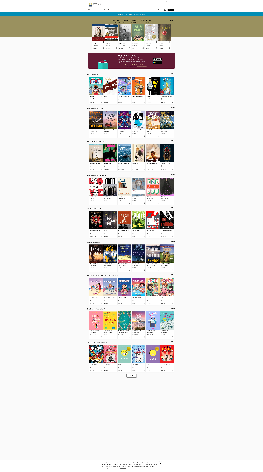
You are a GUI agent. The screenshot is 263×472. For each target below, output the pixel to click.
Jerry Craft (150, 98)
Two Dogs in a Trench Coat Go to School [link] (166, 96)
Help (173, 1)
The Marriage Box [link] (165, 330)
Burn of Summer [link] (93, 129)
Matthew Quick (122, 198)
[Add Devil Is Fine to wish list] (144, 169)
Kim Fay (149, 131)
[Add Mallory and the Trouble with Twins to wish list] (115, 303)
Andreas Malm (108, 198)
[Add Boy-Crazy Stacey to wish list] (101, 303)
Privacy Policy (136, 463)
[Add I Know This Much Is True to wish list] (101, 169)
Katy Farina (121, 298)
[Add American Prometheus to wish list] (103, 48)
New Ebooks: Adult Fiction (95, 108)
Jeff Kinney (107, 365)
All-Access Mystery (93, 209)
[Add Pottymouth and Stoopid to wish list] (144, 103)
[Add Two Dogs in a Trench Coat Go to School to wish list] (172, 103)
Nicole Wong (150, 198)
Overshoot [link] (106, 196)
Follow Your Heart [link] (136, 330)
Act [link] (147, 297)
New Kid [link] (149, 96)
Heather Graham (137, 265)
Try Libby (118, 14)
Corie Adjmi (164, 332)
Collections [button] (97, 10)
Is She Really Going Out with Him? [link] (95, 330)
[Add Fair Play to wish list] (143, 48)
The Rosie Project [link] (108, 330)
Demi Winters (164, 165)
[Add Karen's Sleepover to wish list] (144, 303)
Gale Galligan (93, 298)
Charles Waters (108, 98)
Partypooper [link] (107, 364)
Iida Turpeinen (164, 131)
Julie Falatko (164, 98)
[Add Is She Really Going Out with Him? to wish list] (101, 337)
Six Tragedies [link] (135, 196)
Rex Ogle (92, 98)
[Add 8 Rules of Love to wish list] (101, 203)
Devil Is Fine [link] (135, 163)
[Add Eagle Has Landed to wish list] (158, 236)
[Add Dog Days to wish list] (172, 203)
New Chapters (92, 75)
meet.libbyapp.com (141, 66)
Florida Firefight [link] (136, 230)
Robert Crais (121, 232)
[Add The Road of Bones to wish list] (172, 169)
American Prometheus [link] (98, 42)
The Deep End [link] (135, 364)
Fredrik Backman (108, 131)
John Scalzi (136, 131)
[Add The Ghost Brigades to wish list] (144, 136)
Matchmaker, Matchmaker (95, 309)
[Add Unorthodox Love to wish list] (158, 337)
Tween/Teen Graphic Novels (96, 342)
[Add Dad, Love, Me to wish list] (130, 203)
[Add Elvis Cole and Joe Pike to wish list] (130, 236)
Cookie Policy (123, 468)
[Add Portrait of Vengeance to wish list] (158, 270)
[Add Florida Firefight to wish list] (144, 236)
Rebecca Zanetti (94, 131)
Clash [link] (162, 297)
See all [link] (172, 20)
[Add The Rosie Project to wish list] (115, 337)
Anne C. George (122, 265)
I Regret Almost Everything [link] (124, 42)
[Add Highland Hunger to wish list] (115, 270)
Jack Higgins (150, 232)
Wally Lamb (93, 165)
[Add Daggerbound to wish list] (130, 136)
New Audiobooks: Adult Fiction (97, 142)
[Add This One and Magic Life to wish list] (130, 270)
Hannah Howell (108, 265)
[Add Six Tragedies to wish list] (144, 203)
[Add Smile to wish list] (130, 370)
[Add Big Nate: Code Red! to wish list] (172, 370)
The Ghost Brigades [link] (137, 129)
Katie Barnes (136, 43)
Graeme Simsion (108, 332)
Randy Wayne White (137, 232)
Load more (131, 375)
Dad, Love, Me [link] (121, 196)
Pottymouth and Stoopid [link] (137, 96)
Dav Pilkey (93, 365)
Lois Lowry (149, 43)
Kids (105, 10)
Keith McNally (123, 43)
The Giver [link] (148, 42)
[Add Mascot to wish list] (115, 103)
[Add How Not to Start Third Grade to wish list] (130, 103)
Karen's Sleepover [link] (136, 297)
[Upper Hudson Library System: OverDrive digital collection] (95, 5)
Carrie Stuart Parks (151, 265)
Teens (109, 10)
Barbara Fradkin (108, 232)
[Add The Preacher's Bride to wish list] (172, 270)
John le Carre (150, 165)
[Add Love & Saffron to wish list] (158, 136)
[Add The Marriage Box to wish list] (172, 337)
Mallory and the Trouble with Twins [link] (109, 297)
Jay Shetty (93, 198)
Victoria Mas (93, 232)
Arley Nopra (107, 298)
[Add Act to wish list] (158, 303)
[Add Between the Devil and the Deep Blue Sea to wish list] (130, 169)
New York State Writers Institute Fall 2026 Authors (131, 20)
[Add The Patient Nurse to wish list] (101, 270)
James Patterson (137, 98)
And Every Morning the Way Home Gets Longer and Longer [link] (109, 129)
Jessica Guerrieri (122, 165)
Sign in (170, 10)
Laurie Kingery (165, 265)
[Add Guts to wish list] (158, 370)
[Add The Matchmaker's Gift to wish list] (130, 337)
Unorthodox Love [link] (151, 330)
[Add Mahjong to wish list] (158, 203)
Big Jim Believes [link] (93, 364)
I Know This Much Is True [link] (95, 163)
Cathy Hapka (121, 98)
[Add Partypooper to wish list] (115, 370)
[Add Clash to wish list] (172, 303)
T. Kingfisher (121, 131)
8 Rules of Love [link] (93, 196)
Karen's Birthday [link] (122, 297)
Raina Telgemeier (122, 365)
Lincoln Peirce (164, 365)
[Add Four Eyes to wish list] (101, 103)
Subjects (90, 10)
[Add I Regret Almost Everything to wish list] (130, 48)
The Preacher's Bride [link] (165, 263)
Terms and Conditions (126, 463)
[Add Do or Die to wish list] (115, 236)
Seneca (135, 198)
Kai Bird (95, 43)
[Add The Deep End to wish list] (144, 370)
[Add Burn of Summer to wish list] (101, 136)
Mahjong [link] (149, 196)
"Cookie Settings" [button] (121, 466)
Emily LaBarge (165, 198)
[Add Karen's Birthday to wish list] (130, 303)
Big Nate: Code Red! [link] (165, 364)
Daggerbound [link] (121, 129)
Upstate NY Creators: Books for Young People (101, 276)
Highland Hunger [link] (108, 263)
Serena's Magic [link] (135, 263)
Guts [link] (148, 364)
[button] (166, 1)
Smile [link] (119, 364)
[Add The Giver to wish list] (156, 48)
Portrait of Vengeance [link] (152, 263)
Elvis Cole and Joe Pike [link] (123, 230)
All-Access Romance (93, 242)
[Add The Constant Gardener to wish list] (158, 169)
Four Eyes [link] (92, 96)
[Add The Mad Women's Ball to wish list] (101, 236)
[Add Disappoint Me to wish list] (115, 169)
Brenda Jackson (137, 332)
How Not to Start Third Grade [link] (123, 96)
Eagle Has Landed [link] (151, 230)
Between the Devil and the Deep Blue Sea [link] (123, 163)
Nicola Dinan (107, 165)
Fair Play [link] (134, 42)
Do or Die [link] (106, 230)
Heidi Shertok (150, 332)
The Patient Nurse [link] (94, 263)
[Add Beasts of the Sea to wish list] (172, 136)
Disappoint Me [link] (107, 163)
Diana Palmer (93, 265)
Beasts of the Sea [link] (165, 129)
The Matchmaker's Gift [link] (123, 330)
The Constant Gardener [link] (152, 163)
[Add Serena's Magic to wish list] (144, 270)
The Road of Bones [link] (165, 163)
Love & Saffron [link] (150, 129)
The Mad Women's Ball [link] (95, 230)
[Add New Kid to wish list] (158, 103)
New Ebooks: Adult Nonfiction (97, 175)
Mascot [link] (105, 96)
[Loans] (165, 10)
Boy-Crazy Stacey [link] (94, 297)
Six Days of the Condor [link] (166, 230)
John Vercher (136, 165)
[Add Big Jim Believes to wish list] (101, 370)
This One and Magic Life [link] (123, 263)
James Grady (164, 232)
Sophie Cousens (94, 332)
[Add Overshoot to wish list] (115, 203)
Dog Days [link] (163, 196)
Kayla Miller (150, 298)
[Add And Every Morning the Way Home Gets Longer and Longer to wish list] (115, 136)
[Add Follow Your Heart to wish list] (144, 337)
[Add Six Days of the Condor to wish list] (172, 236)
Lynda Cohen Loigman (123, 332)
